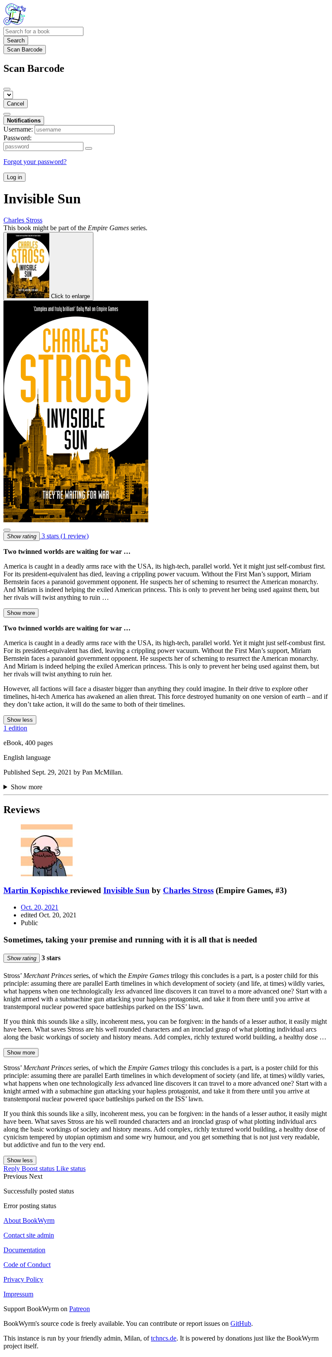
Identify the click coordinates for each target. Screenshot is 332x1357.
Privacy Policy (23, 1279)
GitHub (240, 1323)
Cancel (15, 103)
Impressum (18, 1294)
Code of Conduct (27, 1264)
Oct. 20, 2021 (39, 907)
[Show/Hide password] (88, 148)
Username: (18, 129)
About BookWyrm (28, 1220)
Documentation (24, 1250)
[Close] (6, 89)
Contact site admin (28, 1235)
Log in (14, 177)
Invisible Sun (126, 890)
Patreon (79, 1308)
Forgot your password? (35, 161)
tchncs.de (163, 1338)
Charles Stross (188, 890)
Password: (17, 137)
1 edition (15, 728)
